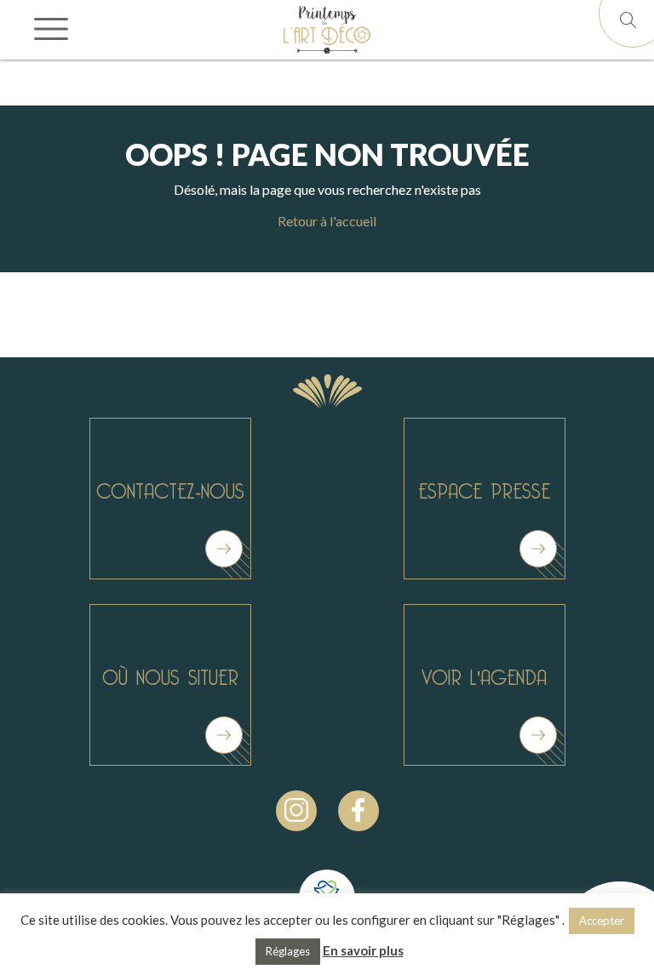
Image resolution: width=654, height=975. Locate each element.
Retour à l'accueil (327, 221)
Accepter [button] (601, 920)
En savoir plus (363, 950)
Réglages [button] (288, 951)
